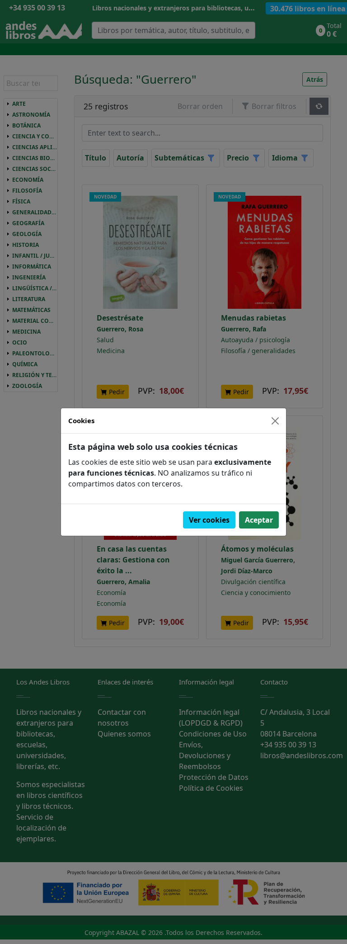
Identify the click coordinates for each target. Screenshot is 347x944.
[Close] (275, 421)
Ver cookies (209, 520)
